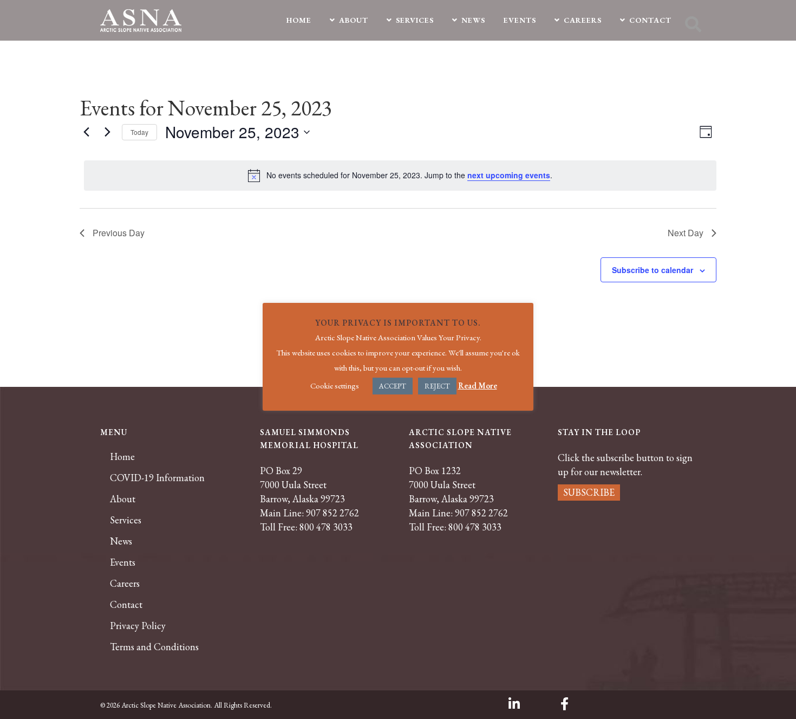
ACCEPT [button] (392, 386)
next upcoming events (508, 175)
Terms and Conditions (154, 647)
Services (125, 520)
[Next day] (107, 132)
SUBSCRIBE (589, 492)
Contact (126, 605)
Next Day (685, 232)
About (122, 499)
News (121, 541)
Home (122, 457)
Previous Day (119, 232)
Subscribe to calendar (652, 269)
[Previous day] (86, 132)
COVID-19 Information (157, 478)
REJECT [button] (437, 386)
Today (139, 132)
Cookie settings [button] (334, 385)
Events (122, 562)
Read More (477, 385)
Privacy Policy (138, 626)
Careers (125, 584)
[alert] (400, 175)
